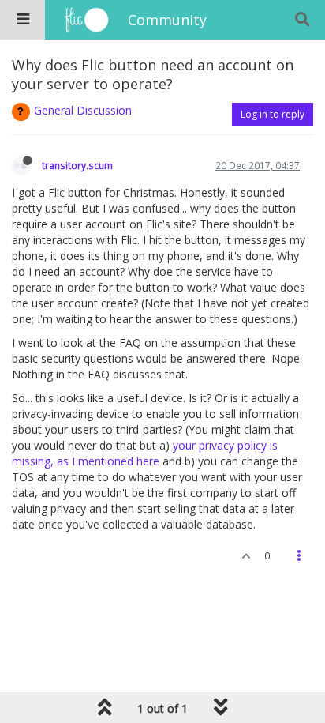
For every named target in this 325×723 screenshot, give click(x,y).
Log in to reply (272, 114)
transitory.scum (77, 165)
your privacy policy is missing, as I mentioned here (145, 453)
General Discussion (83, 110)
